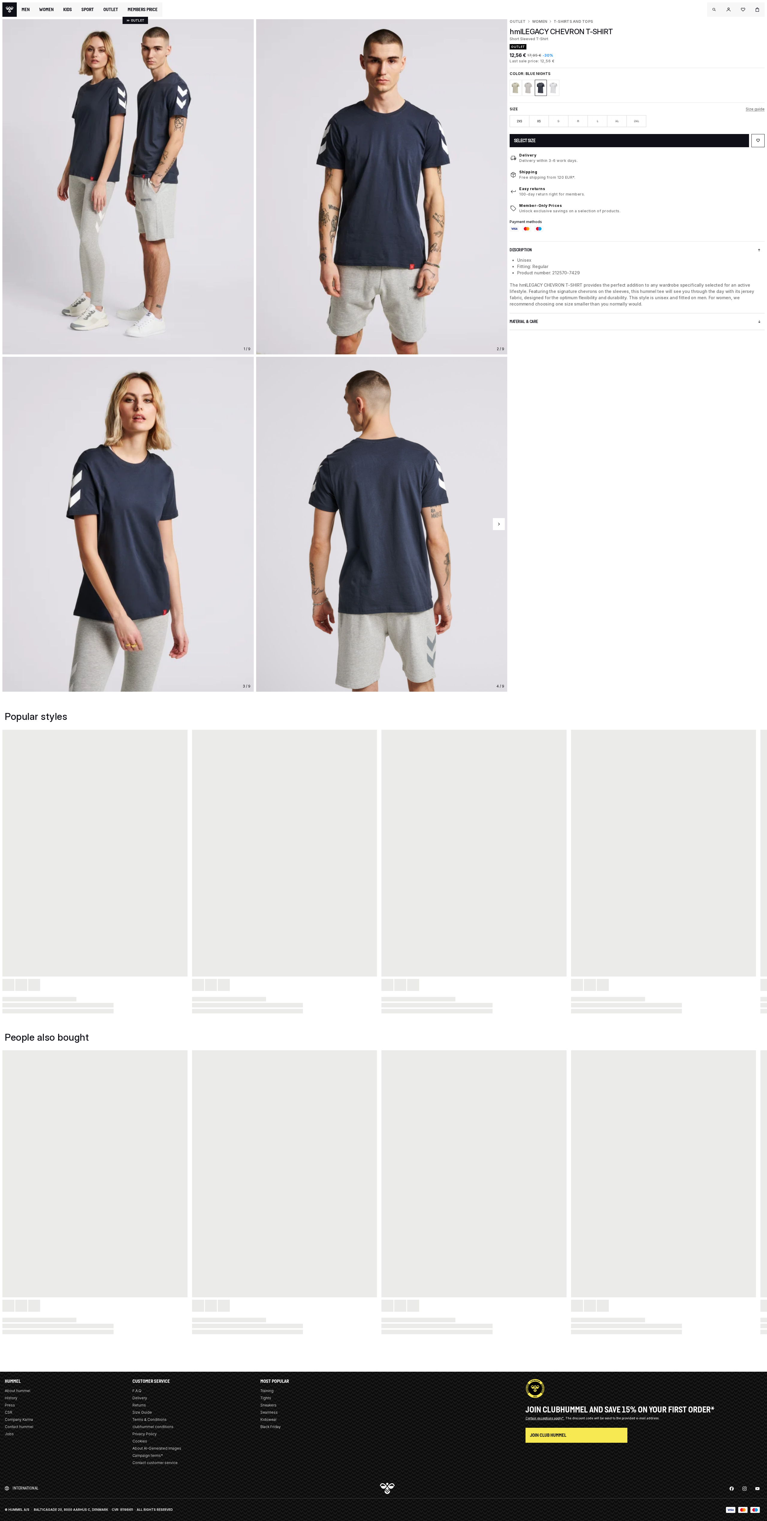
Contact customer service (155, 1462)
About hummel (17, 1390)
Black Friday (270, 1426)
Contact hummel (19, 1426)
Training (267, 1390)
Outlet (517, 21)
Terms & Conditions (149, 1419)
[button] (714, 9)
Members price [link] (143, 9)
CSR (8, 1412)
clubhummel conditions (152, 1426)
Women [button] (46, 9)
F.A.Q (136, 1390)
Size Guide (142, 1412)
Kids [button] (67, 9)
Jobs (9, 1434)
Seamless (269, 1412)
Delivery (527, 155)
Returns (139, 1405)
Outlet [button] (110, 9)
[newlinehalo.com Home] (9, 9)
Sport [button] (87, 9)
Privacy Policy (144, 1434)
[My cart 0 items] (757, 9)
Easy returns (532, 188)
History (11, 1398)
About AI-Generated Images (156, 1448)
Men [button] (26, 9)
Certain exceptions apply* (545, 1418)
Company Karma (19, 1419)
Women (539, 21)
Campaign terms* (147, 1455)
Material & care (524, 321)
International (26, 1488)
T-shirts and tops (573, 21)
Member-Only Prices (540, 205)
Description (521, 250)
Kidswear (268, 1419)
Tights (265, 1398)
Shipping (528, 172)
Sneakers (268, 1405)
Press (10, 1405)
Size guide (755, 109)
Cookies (139, 1441)
